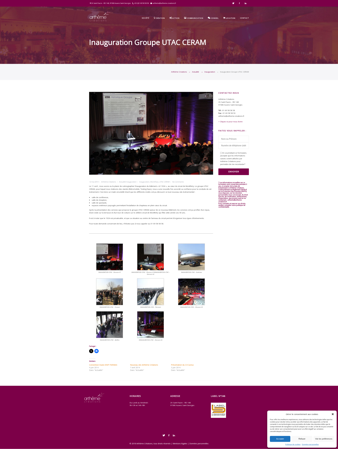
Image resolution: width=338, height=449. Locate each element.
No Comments (178, 182)
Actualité (195, 72)
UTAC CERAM (164, 182)
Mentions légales (180, 443)
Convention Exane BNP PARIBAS (103, 365)
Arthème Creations (179, 72)
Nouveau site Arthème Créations (144, 365)
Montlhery (154, 182)
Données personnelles (310, 444)
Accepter (280, 439)
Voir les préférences (323, 439)
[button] (332, 414)
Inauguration (210, 72)
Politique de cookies (293, 444)
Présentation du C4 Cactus (182, 365)
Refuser (302, 439)
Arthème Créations (108, 182)
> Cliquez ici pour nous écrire (230, 121)
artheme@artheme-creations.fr (164, 3)
